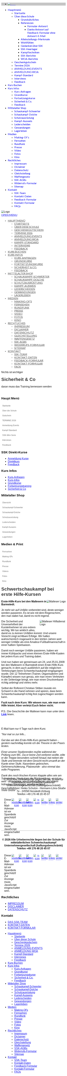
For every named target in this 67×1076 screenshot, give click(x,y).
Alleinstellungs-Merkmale (35, 39)
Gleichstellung (22, 173)
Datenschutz (21, 170)
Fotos (17, 153)
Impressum (20, 163)
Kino (17, 156)
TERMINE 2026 (9, 420)
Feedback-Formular (25, 199)
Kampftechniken (30, 52)
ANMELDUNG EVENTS (28, 68)
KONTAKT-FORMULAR (22, 928)
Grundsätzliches (30, 19)
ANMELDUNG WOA (26, 71)
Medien (12, 134)
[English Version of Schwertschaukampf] (12, 4)
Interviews (20, 78)
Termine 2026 (22, 65)
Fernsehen (20, 140)
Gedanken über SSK (32, 45)
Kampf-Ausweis (23, 120)
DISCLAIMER (16, 906)
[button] (63, 410)
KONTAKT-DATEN (19, 925)
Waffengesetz (22, 176)
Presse (18, 147)
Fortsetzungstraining (19, 486)
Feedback (19, 81)
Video (17, 150)
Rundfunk (19, 143)
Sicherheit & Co (17, 489)
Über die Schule (9, 411)
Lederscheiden (22, 124)
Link (4, 714)
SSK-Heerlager (29, 49)
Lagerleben (20, 130)
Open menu (9, 214)
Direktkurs (14, 461)
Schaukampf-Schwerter (27, 111)
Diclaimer (19, 166)
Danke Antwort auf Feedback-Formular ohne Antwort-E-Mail (41, 32)
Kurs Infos (13, 88)
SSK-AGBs (20, 179)
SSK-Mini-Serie (9, 435)
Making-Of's (21, 137)
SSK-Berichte (28, 55)
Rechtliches (14, 160)
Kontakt (12, 189)
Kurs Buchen (15, 85)
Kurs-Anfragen (22, 91)
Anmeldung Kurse (18, 458)
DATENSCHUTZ (18, 909)
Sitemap (18, 186)
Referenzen (27, 22)
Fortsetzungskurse (24, 98)
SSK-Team (20, 192)
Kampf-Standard (23, 75)
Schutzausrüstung (24, 117)
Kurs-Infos (14, 480)
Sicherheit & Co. (23, 101)
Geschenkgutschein (25, 62)
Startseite (19, 13)
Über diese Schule (24, 16)
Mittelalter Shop (17, 107)
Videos (5, 571)
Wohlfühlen (27, 42)
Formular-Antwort (37, 26)
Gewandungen (22, 127)
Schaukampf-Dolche (25, 114)
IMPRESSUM (16, 903)
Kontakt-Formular (24, 202)
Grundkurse (20, 94)
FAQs (17, 206)
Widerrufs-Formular (25, 183)
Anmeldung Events (10, 425)
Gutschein (6, 415)
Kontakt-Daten (22, 196)
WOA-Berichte (29, 58)
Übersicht (6, 502)
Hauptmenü (14, 9)
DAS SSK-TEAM (17, 922)
